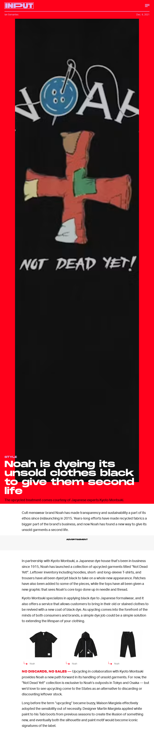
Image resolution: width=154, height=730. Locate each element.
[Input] (19, 5)
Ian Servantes (11, 14)
